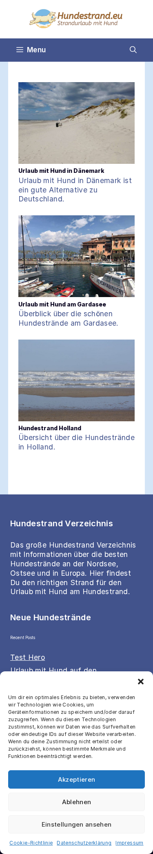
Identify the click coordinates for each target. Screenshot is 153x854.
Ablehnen (76, 802)
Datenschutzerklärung (84, 843)
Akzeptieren (76, 779)
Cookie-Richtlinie (31, 843)
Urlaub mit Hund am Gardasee (62, 304)
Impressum (129, 843)
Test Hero (27, 657)
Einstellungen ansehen (76, 824)
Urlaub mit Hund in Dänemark (61, 170)
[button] (141, 681)
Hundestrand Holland (49, 428)
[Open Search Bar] (133, 50)
